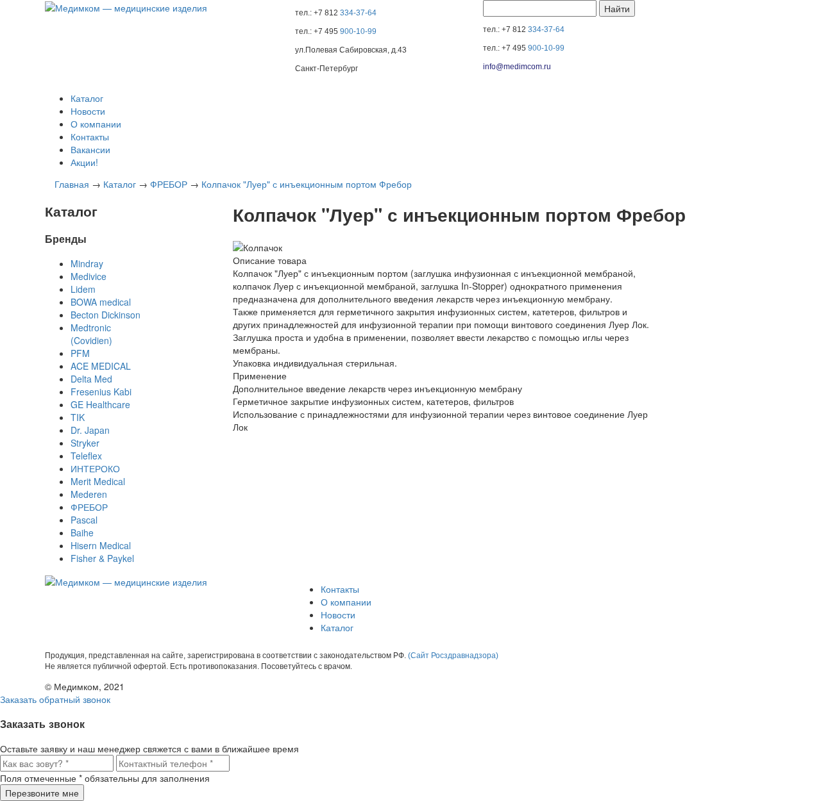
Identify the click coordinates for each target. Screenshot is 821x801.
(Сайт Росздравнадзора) (453, 655)
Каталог (87, 98)
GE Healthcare (100, 404)
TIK (78, 417)
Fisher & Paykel (102, 558)
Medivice (88, 276)
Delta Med (91, 378)
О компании (96, 123)
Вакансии (90, 149)
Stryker (85, 442)
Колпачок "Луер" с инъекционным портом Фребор (306, 184)
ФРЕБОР (168, 184)
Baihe (82, 532)
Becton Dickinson (105, 314)
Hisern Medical (101, 545)
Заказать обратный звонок (55, 699)
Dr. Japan (90, 430)
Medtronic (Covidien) (91, 334)
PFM (80, 353)
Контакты (90, 136)
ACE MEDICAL (101, 365)
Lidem (83, 289)
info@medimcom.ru (517, 66)
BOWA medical (101, 301)
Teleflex (86, 455)
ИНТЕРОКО (95, 468)
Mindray (87, 263)
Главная (72, 184)
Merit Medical (98, 481)
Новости (88, 110)
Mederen (89, 494)
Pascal (84, 519)
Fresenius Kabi (101, 391)
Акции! (84, 162)
